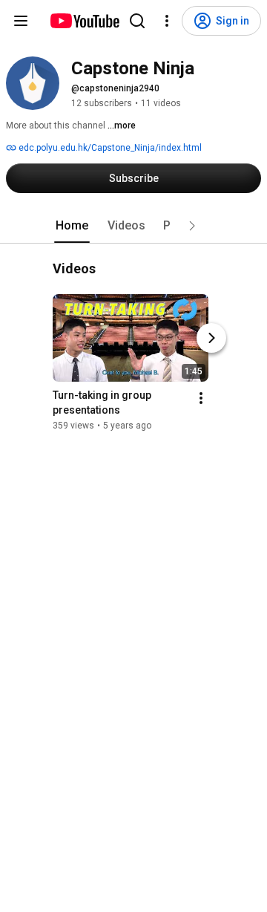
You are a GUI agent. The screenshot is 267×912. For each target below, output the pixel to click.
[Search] (137, 21)
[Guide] (21, 21)
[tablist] (133, 226)
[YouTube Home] (84, 21)
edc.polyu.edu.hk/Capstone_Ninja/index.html (109, 148)
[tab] (72, 226)
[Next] (211, 338)
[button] (192, 226)
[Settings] (167, 21)
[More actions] (201, 398)
